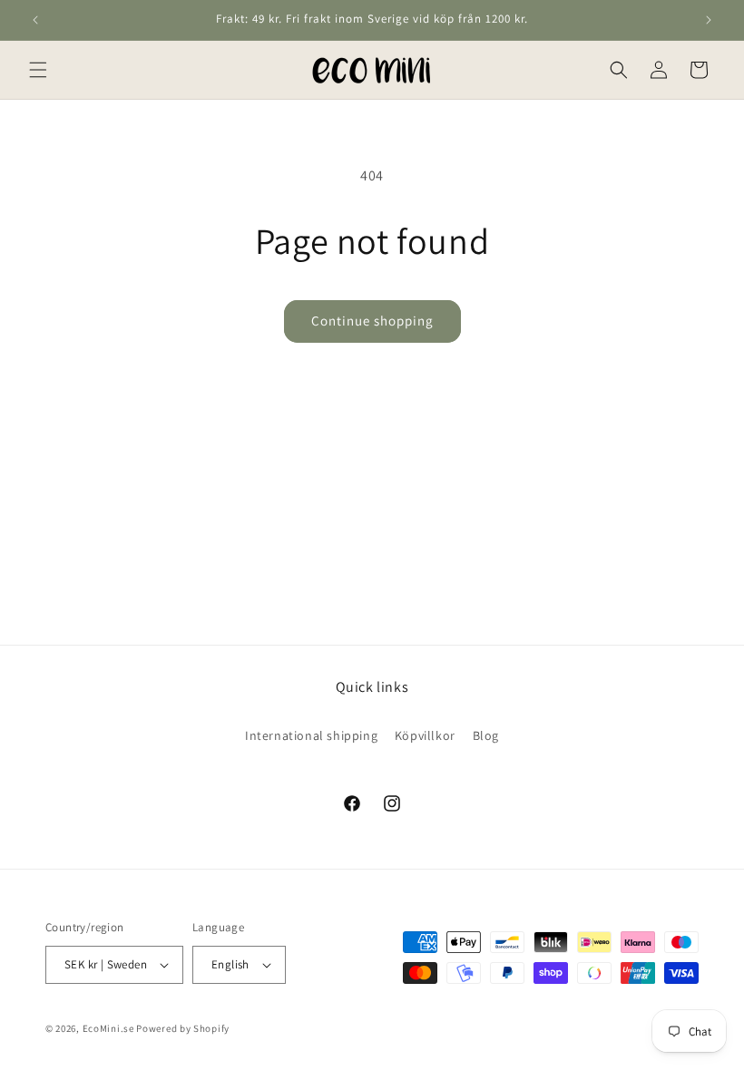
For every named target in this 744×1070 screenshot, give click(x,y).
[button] (38, 70)
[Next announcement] (709, 20)
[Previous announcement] (35, 20)
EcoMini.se (108, 1028)
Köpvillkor (425, 735)
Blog (486, 735)
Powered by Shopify (183, 1028)
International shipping (311, 735)
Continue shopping (372, 320)
